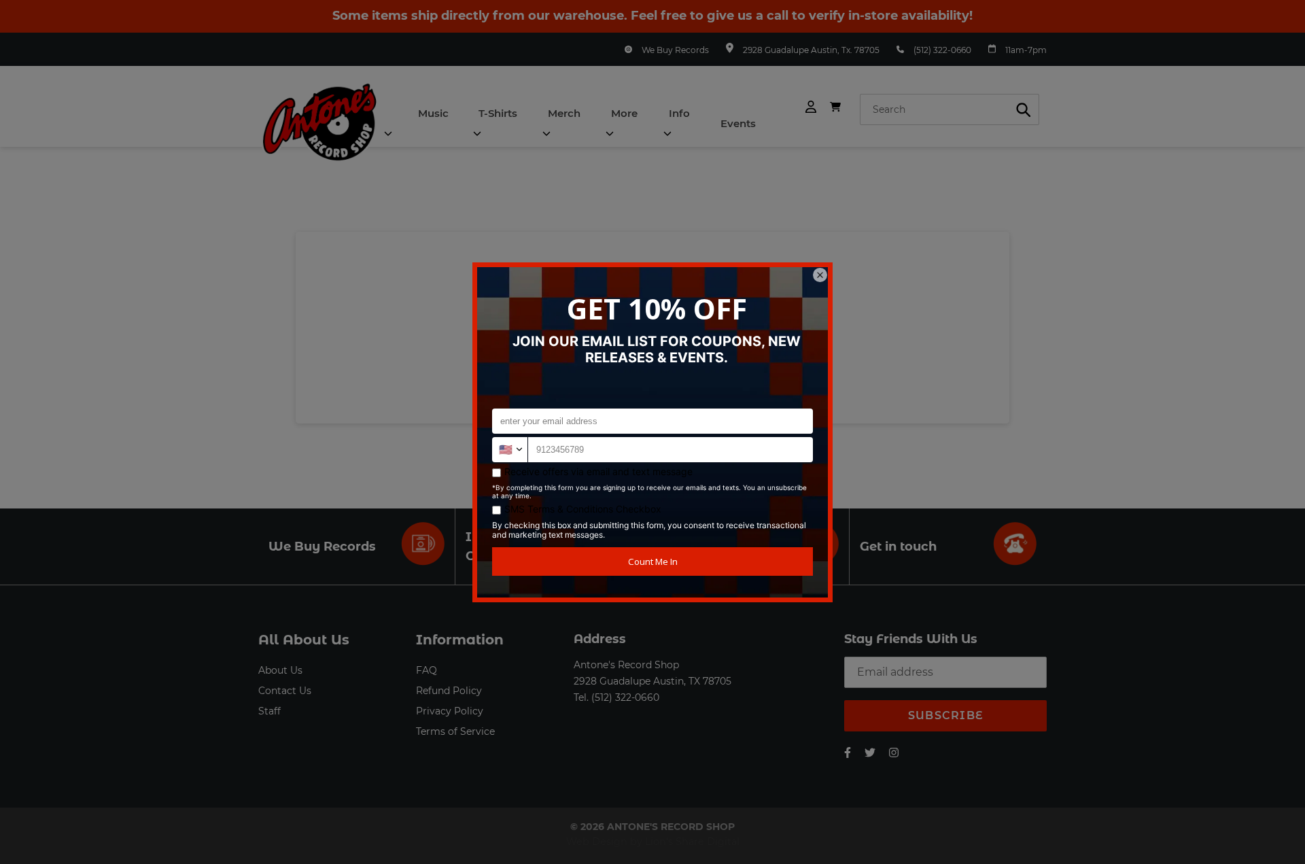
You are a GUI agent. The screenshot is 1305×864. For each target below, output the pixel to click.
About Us (280, 670)
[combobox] (949, 109)
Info (679, 113)
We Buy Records (675, 50)
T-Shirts (497, 113)
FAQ (426, 670)
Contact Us (284, 691)
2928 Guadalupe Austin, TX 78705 (652, 681)
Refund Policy (449, 691)
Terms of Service (455, 731)
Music (433, 113)
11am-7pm (1026, 50)
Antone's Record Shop (626, 665)
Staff (269, 711)
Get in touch (898, 546)
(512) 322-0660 (942, 50)
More (624, 113)
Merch (564, 113)
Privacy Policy (449, 711)
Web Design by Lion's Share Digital (653, 841)
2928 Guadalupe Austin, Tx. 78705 (811, 50)
